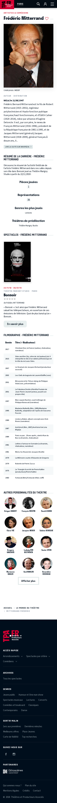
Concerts (42, 700)
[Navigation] (52, 4)
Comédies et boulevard (14, 705)
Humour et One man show (31, 694)
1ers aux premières (12, 726)
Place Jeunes (28, 731)
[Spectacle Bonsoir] (17, 261)
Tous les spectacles (12, 678)
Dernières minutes (33, 726)
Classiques (33, 705)
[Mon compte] (45, 4)
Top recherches (29, 736)
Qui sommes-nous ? (12, 785)
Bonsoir (10, 295)
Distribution (20, 96)
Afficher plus (28, 581)
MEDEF (17, 90)
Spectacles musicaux (13, 700)
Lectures (28, 212)
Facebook (6, 754)
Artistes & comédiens (16, 13)
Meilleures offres (11, 731)
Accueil (8, 608)
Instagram (14, 754)
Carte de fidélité (10, 736)
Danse (24, 710)
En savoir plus (15, 324)
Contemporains (10, 710)
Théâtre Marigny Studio (28, 225)
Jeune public (9, 694)
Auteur (7, 96)
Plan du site (30, 785)
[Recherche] (38, 4)
